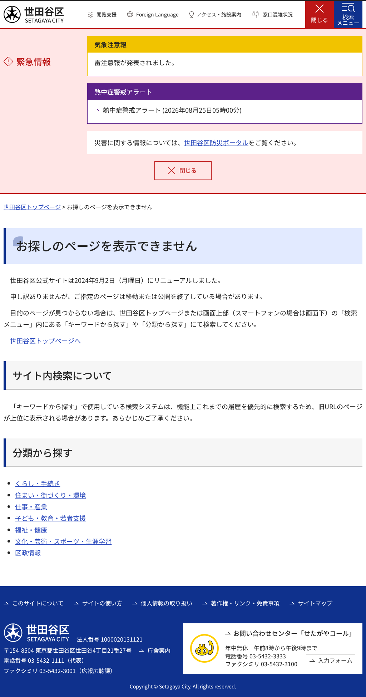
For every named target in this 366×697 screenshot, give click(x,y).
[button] (102, 14)
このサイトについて (38, 603)
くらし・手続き (37, 483)
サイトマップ (315, 603)
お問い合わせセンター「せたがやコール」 (294, 633)
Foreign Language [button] (157, 14)
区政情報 (28, 552)
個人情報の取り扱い (166, 603)
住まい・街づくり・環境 (50, 495)
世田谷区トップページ (32, 206)
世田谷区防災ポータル (216, 142)
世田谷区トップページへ (45, 340)
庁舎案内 (159, 650)
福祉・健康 (31, 529)
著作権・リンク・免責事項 (245, 603)
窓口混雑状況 (278, 14)
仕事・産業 (31, 506)
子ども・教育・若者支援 (50, 517)
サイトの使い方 (102, 603)
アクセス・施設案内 (219, 14)
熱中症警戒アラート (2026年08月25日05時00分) (172, 109)
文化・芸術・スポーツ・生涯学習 (63, 541)
